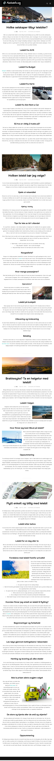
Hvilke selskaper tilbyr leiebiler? (27, 27)
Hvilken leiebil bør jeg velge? (27, 175)
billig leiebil (12, 685)
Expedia (9, 613)
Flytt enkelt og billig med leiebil (27, 503)
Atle (17, 31)
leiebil (20, 258)
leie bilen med (5, 343)
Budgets (4, 70)
